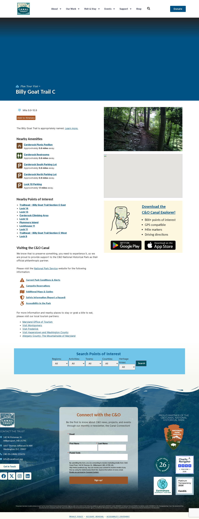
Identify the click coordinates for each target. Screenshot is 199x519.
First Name (74, 443)
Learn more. (71, 128)
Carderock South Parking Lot (40, 164)
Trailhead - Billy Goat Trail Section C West (43, 232)
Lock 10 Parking (33, 184)
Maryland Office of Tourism (37, 321)
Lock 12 (24, 218)
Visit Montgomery (32, 325)
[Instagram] (19, 476)
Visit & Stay (90, 8)
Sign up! (98, 480)
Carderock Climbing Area (34, 215)
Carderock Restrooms (36, 154)
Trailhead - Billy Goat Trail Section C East (43, 204)
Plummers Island (29, 222)
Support (124, 8)
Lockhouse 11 (27, 225)
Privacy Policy (76, 516)
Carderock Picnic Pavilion (38, 144)
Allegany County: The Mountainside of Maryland (48, 335)
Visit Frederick (30, 328)
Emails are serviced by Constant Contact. (84, 472)
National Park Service (46, 268)
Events (107, 8)
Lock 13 (24, 211)
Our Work (71, 8)
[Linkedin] (27, 476)
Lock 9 (23, 236)
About (54, 8)
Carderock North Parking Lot (40, 174)
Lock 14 (24, 208)
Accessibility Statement (118, 516)
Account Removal (95, 516)
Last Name (103, 443)
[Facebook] (3, 476)
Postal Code (74, 453)
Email (72, 434)
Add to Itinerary (26, 117)
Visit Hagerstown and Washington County (45, 332)
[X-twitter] (11, 476)
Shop (138, 8)
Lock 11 (24, 229)
